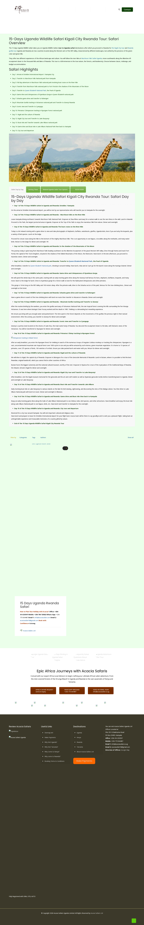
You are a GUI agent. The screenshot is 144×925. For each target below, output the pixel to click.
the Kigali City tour (118, 48)
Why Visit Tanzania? (51, 747)
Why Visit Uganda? (51, 742)
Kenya (79, 737)
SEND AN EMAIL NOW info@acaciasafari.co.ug (101, 691)
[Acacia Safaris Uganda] (21, 9)
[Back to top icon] (134, 920)
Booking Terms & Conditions (54, 761)
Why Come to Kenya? (52, 752)
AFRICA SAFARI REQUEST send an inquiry (44, 691)
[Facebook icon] (68, 917)
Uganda (79, 733)
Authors (43, 437)
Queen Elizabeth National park (40, 266)
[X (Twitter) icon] (71, 917)
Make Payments (50, 737)
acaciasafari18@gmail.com (29, 620)
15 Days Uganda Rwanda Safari (39, 605)
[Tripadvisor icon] (77, 917)
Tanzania (80, 747)
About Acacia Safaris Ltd (85, 752)
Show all (130, 437)
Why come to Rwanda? (53, 756)
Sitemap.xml (49, 733)
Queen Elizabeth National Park (35, 90)
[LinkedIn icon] (73, 917)
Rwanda (79, 742)
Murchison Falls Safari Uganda (91, 58)
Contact (127, 9)
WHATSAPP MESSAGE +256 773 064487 (71, 691)
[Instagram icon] (75, 917)
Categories (23, 437)
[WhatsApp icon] (66, 917)
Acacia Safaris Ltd (29, 631)
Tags (33, 437)
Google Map (125, 750)
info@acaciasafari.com (42, 617)
